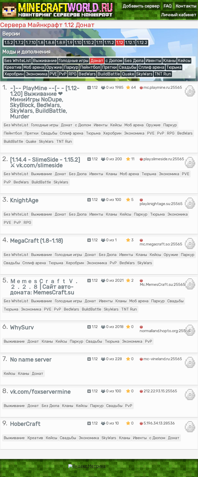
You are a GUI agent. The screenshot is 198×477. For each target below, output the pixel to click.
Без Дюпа (134, 60)
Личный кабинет (178, 14)
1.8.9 (60, 42)
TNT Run (162, 74)
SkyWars (144, 74)
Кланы (169, 60)
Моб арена (33, 67)
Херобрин (14, 74)
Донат (96, 60)
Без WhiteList (17, 60)
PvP (63, 74)
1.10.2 (89, 42)
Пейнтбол (90, 67)
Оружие (54, 67)
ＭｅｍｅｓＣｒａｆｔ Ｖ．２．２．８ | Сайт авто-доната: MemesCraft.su (44, 287)
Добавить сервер (141, 5)
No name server (31, 359)
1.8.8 (49, 42)
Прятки (109, 67)
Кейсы (184, 60)
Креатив (12, 67)
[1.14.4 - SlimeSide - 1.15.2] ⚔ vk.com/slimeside (45, 162)
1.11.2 (109, 42)
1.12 (119, 42)
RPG (73, 74)
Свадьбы (127, 67)
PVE (53, 74)
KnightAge (24, 200)
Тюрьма (174, 67)
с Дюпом (113, 60)
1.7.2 (19, 42)
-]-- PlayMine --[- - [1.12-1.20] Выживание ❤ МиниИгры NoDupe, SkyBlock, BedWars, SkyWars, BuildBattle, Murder (45, 102)
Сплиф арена (151, 67)
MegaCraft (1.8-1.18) (36, 240)
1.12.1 (130, 42)
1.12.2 (142, 42)
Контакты (186, 5)
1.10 (78, 42)
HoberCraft (25, 423)
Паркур (71, 67)
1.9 (69, 42)
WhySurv (22, 327)
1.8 (40, 42)
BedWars (87, 74)
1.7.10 (31, 42)
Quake (128, 74)
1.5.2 (8, 42)
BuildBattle (109, 74)
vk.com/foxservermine (40, 391)
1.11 (99, 42)
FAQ (168, 5)
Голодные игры (73, 60)
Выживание (45, 60)
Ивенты (153, 60)
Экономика (36, 74)
